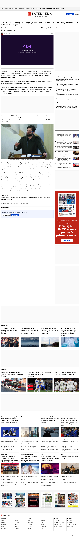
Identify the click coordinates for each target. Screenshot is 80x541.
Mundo (32, 8)
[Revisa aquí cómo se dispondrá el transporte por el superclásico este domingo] (13, 385)
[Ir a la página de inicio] (40, 14)
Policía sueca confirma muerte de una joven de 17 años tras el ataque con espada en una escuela (67, 107)
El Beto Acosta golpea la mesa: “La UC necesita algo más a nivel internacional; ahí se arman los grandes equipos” (70, 448)
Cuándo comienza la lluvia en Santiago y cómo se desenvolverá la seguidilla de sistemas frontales (50, 441)
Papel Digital (56, 8)
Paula (62, 454)
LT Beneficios (49, 8)
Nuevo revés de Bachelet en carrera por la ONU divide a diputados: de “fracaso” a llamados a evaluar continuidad (63, 136)
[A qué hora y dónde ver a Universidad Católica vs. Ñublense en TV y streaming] (40, 385)
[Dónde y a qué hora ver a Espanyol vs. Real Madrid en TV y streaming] (66, 385)
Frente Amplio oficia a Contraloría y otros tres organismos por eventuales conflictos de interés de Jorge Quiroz (64, 142)
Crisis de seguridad (10, 203)
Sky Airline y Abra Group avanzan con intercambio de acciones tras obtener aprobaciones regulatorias (29, 441)
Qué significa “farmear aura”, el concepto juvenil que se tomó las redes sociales (9, 331)
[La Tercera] (6, 507)
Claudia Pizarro (22, 203)
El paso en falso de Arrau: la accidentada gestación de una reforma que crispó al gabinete (63, 153)
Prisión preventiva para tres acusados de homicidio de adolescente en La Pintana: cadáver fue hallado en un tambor (25, 198)
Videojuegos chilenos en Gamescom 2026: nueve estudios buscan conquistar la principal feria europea (9, 459)
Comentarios (10, 67)
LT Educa (62, 8)
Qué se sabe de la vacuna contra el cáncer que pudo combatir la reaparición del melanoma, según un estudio (69, 332)
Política (6, 8)
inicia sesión (6, 215)
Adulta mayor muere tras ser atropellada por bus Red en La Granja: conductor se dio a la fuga (67, 95)
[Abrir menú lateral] (2, 14)
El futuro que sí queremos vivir (30, 417)
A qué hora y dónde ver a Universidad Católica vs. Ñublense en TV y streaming (39, 374)
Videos (37, 8)
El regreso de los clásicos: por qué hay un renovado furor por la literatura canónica (30, 477)
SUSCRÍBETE (67, 240)
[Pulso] (20, 507)
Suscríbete (15, 215)
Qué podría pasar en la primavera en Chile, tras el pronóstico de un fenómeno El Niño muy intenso (29, 331)
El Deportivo (27, 8)
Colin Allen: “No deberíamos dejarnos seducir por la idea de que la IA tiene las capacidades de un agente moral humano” (49, 448)
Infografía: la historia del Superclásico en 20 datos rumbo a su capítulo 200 (69, 440)
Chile (2, 415)
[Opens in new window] (33, 507)
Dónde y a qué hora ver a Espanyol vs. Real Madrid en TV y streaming (66, 373)
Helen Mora (8, 33)
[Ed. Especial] (46, 507)
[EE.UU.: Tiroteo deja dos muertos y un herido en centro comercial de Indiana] (50, 468)
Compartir (4, 67)
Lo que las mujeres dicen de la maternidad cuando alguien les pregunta (68, 477)
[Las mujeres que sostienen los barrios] (70, 468)
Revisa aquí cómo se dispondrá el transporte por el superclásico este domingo (12, 374)
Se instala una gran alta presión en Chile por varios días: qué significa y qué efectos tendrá (49, 331)
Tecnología (21, 8)
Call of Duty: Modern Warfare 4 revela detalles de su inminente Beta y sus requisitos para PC (9, 484)
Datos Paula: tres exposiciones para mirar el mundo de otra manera (69, 483)
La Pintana (16, 203)
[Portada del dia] (67, 216)
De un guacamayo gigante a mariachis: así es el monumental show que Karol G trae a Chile (30, 459)
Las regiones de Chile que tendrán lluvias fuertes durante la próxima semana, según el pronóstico (50, 419)
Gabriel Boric (28, 203)
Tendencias (43, 415)
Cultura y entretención (27, 454)
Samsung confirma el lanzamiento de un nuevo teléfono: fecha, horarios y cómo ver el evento (10, 477)
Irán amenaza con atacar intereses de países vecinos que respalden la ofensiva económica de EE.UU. (67, 101)
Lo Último (42, 8)
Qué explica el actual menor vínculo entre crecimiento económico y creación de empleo (29, 448)
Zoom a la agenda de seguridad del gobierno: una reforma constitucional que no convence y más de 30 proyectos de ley (67, 79)
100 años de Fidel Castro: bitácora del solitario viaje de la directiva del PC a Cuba (66, 90)
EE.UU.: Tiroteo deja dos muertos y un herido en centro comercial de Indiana (67, 85)
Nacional (11, 8)
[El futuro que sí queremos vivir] (30, 432)
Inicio (2, 8)
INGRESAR (77, 14)
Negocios (16, 8)
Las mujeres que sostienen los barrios (69, 457)
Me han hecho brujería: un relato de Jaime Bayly (29, 483)
